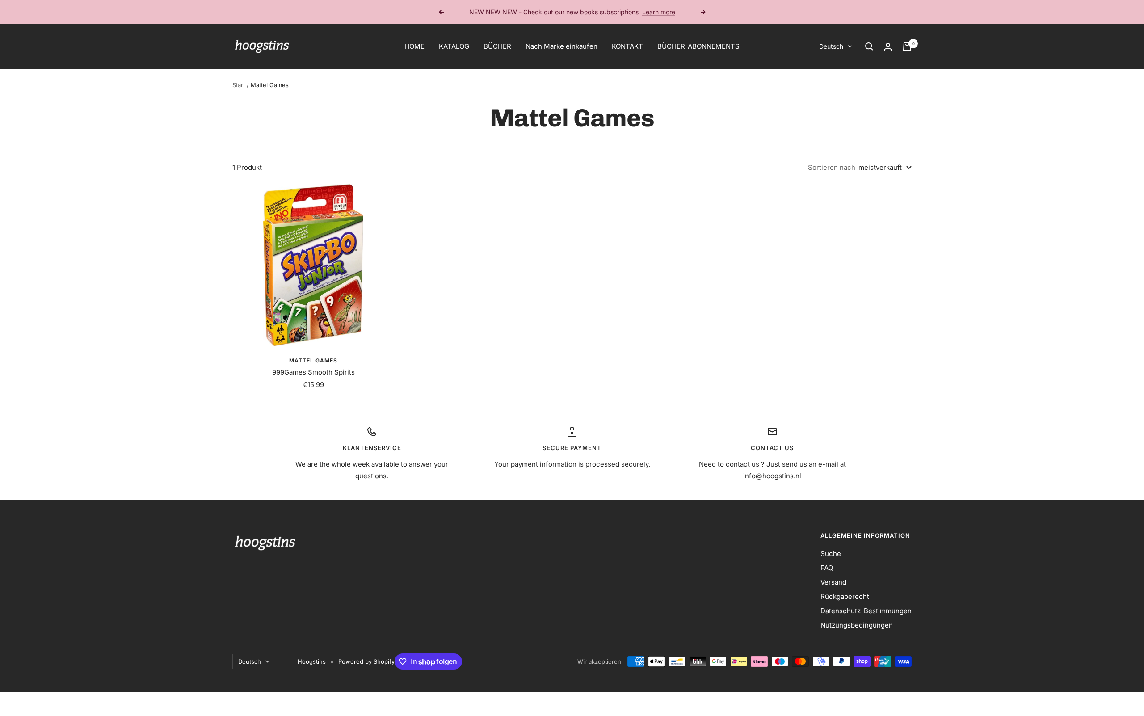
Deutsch (831, 46)
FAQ (826, 568)
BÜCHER (497, 46)
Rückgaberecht (844, 596)
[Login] (888, 47)
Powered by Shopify (366, 661)
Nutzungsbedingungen (856, 625)
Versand (833, 582)
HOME (414, 46)
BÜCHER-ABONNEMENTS (698, 46)
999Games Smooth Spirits (313, 372)
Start (238, 84)
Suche (830, 553)
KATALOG (454, 46)
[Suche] (869, 46)
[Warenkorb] (907, 46)
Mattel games (313, 360)
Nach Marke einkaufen (561, 46)
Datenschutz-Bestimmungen (866, 610)
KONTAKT (627, 46)
